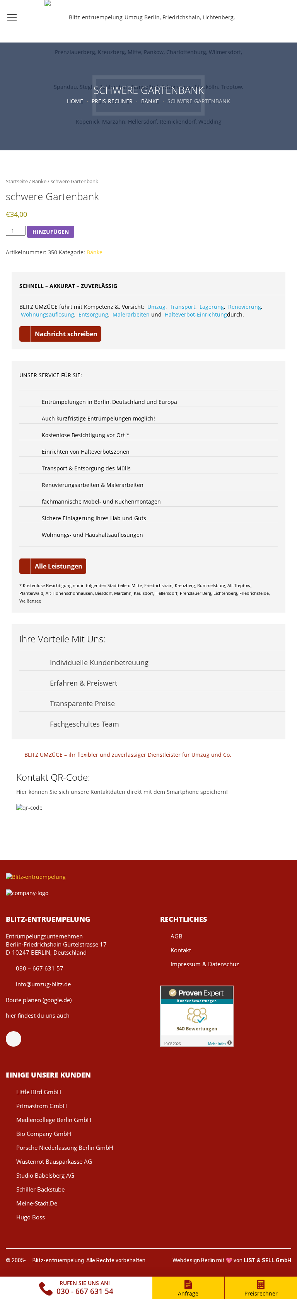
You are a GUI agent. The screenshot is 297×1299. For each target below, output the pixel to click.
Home (75, 101)
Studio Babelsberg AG (45, 1175)
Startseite (17, 181)
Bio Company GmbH (43, 1133)
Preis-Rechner (112, 101)
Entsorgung (93, 314)
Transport (182, 306)
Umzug (156, 306)
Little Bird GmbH (38, 1092)
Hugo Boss (30, 1217)
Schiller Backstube (40, 1189)
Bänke (150, 101)
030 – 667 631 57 (38, 968)
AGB (177, 936)
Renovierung (244, 306)
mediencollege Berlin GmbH (53, 1120)
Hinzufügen (50, 231)
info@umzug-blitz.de (42, 984)
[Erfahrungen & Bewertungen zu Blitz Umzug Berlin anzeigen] (197, 1015)
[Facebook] (17, 1039)
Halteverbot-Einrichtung (196, 314)
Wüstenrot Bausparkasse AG (54, 1161)
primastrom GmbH (41, 1106)
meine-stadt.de (36, 1203)
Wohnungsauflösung (47, 314)
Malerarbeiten (131, 314)
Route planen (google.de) (39, 1000)
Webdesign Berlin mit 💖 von (231, 1260)
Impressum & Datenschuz (205, 964)
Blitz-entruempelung (58, 1260)
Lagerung (212, 306)
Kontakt (181, 950)
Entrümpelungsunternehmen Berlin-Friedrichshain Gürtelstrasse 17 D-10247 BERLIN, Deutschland (56, 944)
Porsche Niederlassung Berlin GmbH (64, 1147)
